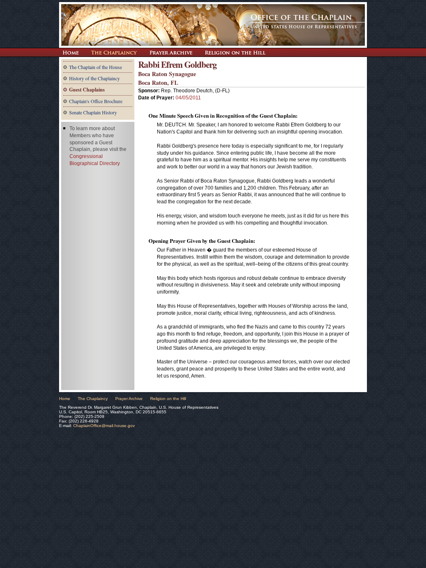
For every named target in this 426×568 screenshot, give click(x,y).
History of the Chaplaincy (94, 78)
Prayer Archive (170, 52)
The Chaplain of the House (95, 67)
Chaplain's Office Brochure (95, 101)
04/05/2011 (188, 98)
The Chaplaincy (114, 52)
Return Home (70, 52)
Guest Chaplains (87, 89)
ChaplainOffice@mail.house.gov (104, 425)
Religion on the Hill (235, 52)
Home (64, 398)
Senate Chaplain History (93, 112)
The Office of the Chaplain (213, 25)
